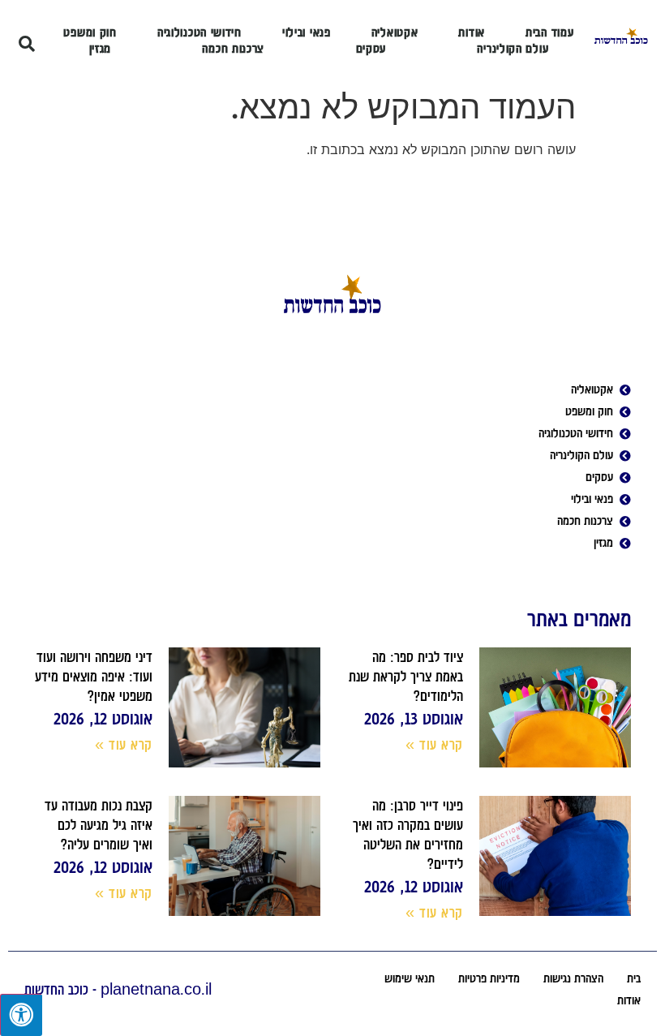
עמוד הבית (549, 32)
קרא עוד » (434, 745)
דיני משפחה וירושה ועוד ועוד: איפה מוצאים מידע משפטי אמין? (93, 676)
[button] (27, 44)
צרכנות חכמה (233, 48)
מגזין (100, 48)
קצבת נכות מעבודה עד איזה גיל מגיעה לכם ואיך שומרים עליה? (98, 825)
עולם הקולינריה (512, 48)
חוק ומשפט (89, 32)
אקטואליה (394, 32)
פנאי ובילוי (306, 32)
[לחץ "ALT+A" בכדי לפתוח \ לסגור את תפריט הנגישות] (21, 1015)
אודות (471, 32)
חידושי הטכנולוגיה (199, 32)
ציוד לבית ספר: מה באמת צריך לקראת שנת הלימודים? (406, 676)
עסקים (371, 48)
